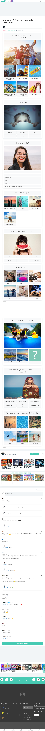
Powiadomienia (30, 730)
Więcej (39, 730)
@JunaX (25, 507)
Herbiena (7, 562)
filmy (19, 713)
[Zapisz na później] (22, 30)
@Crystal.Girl (5, 587)
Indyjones (6, 552)
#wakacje (29, 473)
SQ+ (12, 1)
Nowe (4, 730)
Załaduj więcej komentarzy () (22, 643)
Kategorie (21, 730)
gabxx (5, 630)
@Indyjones (5, 564)
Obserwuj (11, 30)
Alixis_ (6, 545)
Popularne (12, 730)
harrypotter (14, 713)
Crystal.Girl (6, 575)
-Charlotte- (7, 524)
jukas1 (6, 506)
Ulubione (19, 30)
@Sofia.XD (5, 618)
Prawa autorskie (26, 715)
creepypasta (14, 717)
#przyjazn (25, 473)
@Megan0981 (6, 570)
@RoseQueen (6, 604)
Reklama (27, 707)
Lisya (6, 26)
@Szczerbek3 (6, 547)
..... (4, 609)
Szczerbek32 (6, 539)
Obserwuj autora (35, 453)
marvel (13, 719)
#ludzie (16, 473)
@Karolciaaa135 (6, 526)
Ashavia (5, 623)
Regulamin (25, 713)
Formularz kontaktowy (27, 719)
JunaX (5, 498)
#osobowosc (21, 473)
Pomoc (24, 711)
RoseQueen (6, 592)
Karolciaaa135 (6, 518)
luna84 (6, 636)
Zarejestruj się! (22, 680)
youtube (17, 715)
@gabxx (5, 638)
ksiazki (13, 715)
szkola (19, 717)
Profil (42, 453)
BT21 (5, 531)
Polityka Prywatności (27, 717)
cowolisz (18, 719)
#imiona (13, 473)
